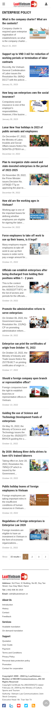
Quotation (6, 641)
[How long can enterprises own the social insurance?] (39, 106)
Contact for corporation (12, 668)
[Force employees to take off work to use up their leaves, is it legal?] (39, 249)
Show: (5, 557)
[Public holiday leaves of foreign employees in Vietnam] (39, 500)
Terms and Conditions (12, 653)
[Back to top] (46, 703)
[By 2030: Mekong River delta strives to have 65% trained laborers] (39, 465)
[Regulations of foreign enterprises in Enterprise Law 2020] (39, 534)
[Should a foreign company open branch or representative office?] (39, 391)
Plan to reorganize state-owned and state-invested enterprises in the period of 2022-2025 (25, 166)
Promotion (6, 664)
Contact (5, 612)
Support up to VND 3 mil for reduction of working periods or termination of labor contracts (25, 58)
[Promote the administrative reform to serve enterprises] (39, 322)
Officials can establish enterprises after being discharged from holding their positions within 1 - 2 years (24, 274)
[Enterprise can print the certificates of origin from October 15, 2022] (39, 357)
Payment (6, 649)
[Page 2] (45, 557)
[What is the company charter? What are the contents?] (39, 32)
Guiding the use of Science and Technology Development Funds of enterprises (22, 417)
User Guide (7, 645)
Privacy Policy (8, 656)
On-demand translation (12, 631)
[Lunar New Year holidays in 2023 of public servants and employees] (39, 140)
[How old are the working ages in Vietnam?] (39, 214)
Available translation (11, 627)
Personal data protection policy (16, 660)
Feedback (6, 616)
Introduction (7, 605)
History (5, 608)
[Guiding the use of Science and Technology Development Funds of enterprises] (39, 430)
